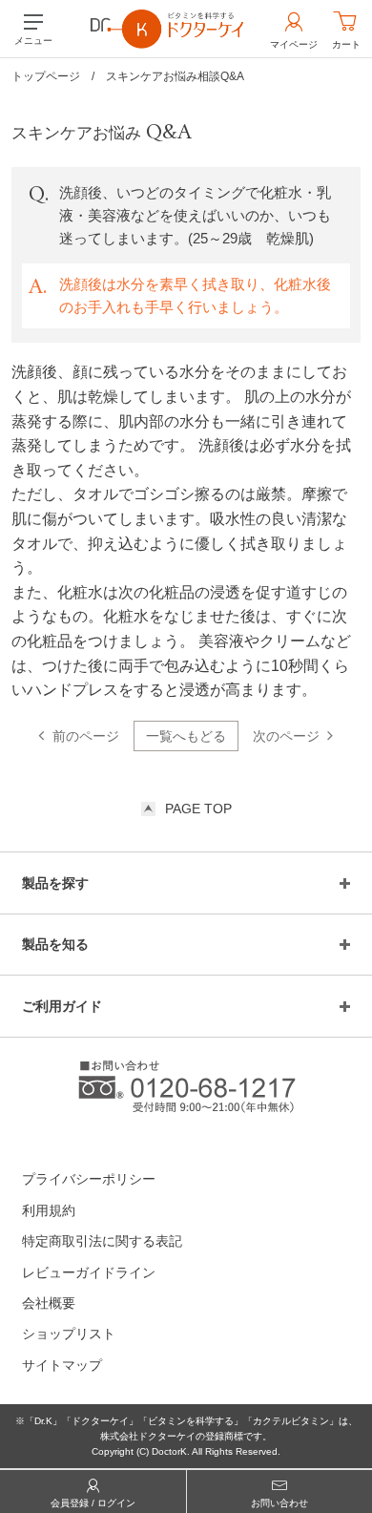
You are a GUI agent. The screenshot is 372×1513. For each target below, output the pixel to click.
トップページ (45, 76)
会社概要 (48, 1303)
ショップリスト (68, 1333)
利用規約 (48, 1210)
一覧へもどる (186, 736)
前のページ (85, 736)
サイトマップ (62, 1365)
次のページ (286, 736)
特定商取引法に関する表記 (102, 1241)
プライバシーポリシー (88, 1179)
